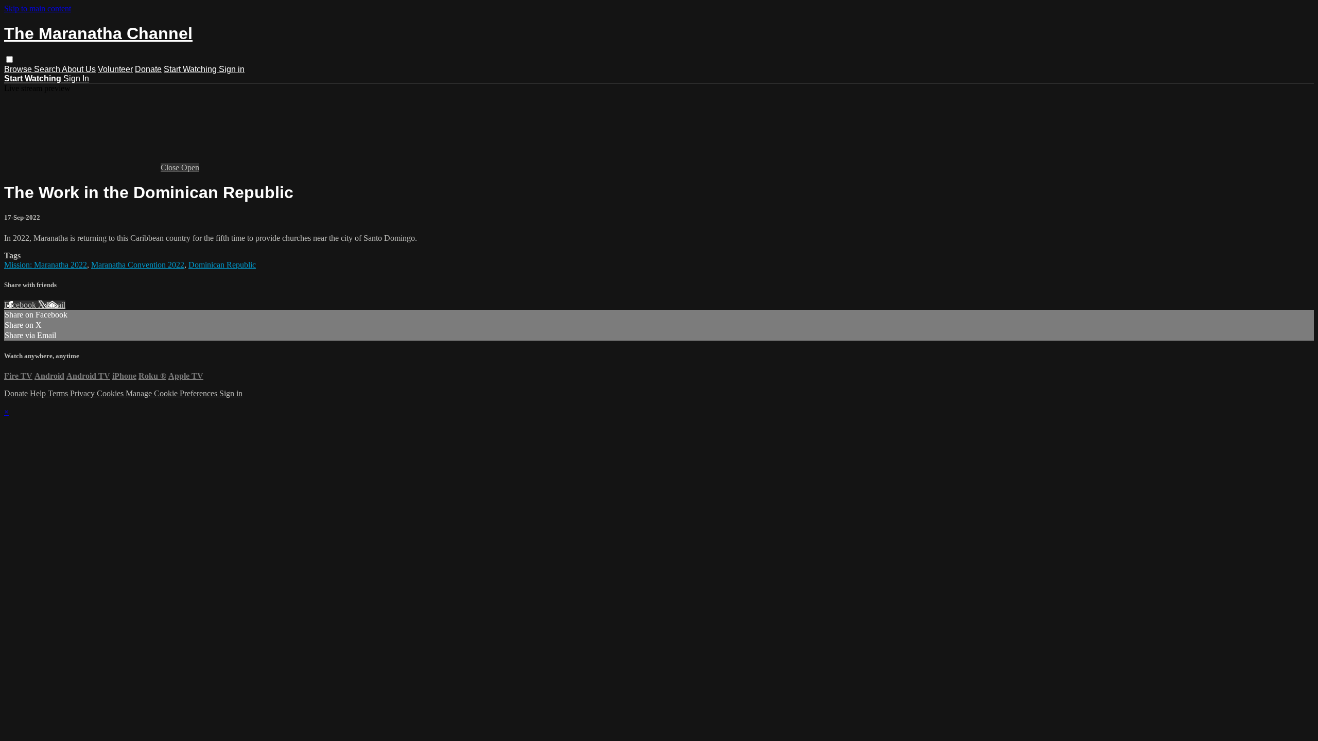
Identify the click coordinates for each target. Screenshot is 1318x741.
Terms (59, 393)
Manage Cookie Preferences (172, 393)
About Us (79, 69)
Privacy (83, 393)
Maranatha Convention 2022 (137, 264)
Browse (19, 69)
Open (190, 167)
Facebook (21, 305)
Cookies (111, 393)
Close (171, 167)
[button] (9, 59)
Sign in (232, 69)
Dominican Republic (222, 264)
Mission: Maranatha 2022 (45, 264)
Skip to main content (37, 8)
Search (48, 69)
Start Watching (191, 69)
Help (39, 393)
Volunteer (115, 69)
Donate (148, 69)
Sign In (76, 78)
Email (55, 305)
